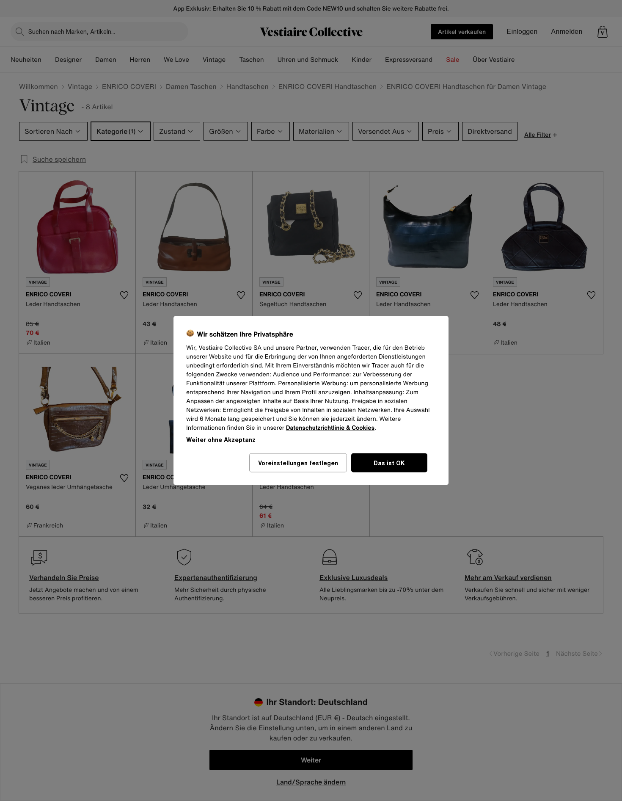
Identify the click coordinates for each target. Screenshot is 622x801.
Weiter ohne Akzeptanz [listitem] (221, 439)
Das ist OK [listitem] (389, 463)
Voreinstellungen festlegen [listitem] (298, 463)
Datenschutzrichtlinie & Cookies (330, 427)
